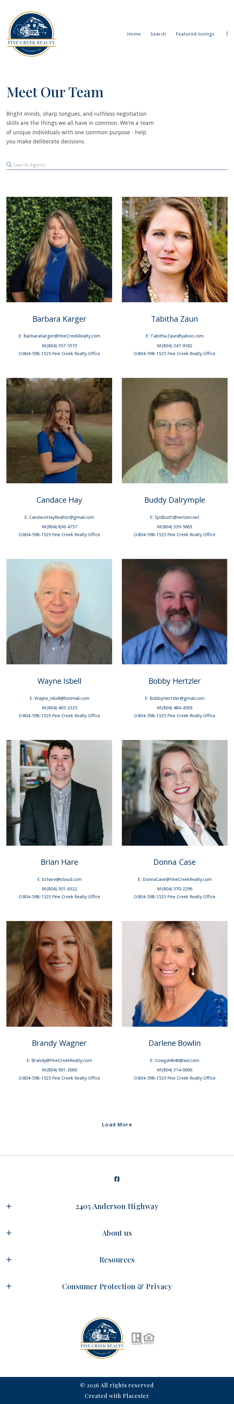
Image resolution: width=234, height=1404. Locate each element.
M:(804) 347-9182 (174, 345)
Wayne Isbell (59, 681)
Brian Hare (59, 862)
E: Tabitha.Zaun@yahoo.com (175, 336)
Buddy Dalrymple (174, 500)
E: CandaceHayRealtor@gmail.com (59, 517)
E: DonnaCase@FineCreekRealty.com (175, 879)
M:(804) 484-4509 (174, 707)
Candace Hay (59, 500)
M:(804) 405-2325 (59, 707)
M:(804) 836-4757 (59, 526)
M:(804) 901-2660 (59, 1070)
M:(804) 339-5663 (174, 526)
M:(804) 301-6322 (59, 888)
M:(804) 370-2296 (174, 888)
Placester (136, 1395)
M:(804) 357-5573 (59, 345)
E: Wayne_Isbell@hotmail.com (59, 698)
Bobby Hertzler (175, 681)
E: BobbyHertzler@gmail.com (174, 698)
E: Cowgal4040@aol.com (174, 1060)
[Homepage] (31, 34)
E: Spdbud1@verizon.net (174, 517)
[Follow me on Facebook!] (117, 1179)
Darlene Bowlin (175, 1043)
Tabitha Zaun (174, 318)
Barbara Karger (59, 318)
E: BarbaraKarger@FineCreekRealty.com (59, 336)
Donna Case (175, 862)
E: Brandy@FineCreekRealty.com (59, 1060)
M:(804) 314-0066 (174, 1070)
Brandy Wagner (59, 1043)
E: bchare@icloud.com (59, 879)
